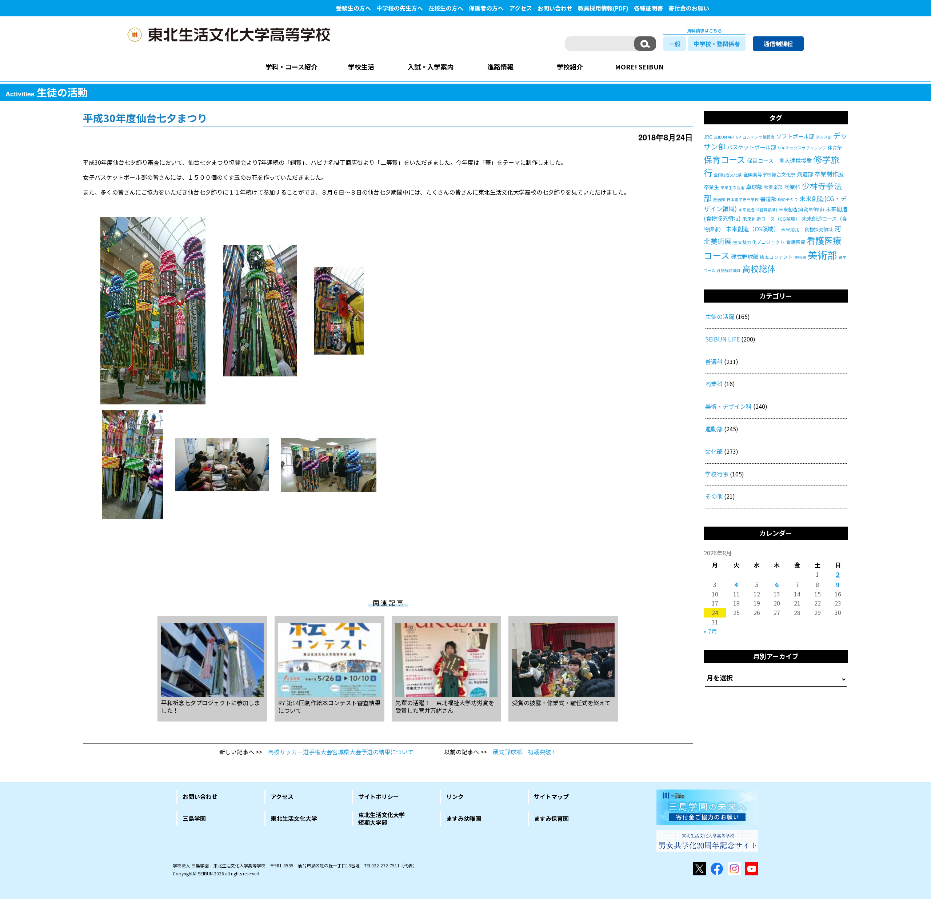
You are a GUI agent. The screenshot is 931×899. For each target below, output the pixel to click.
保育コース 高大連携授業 (779, 160)
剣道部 (805, 174)
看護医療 (795, 242)
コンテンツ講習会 (759, 137)
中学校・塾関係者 (717, 43)
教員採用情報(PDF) (603, 8)
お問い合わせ (555, 8)
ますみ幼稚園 (463, 818)
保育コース (724, 159)
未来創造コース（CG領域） (771, 218)
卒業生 (711, 187)
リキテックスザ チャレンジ (802, 148)
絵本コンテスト (776, 256)
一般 (674, 43)
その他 (714, 496)
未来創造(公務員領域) (757, 209)
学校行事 (716, 474)
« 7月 (710, 631)
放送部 (719, 199)
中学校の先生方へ (399, 8)
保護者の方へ (486, 8)
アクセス (520, 8)
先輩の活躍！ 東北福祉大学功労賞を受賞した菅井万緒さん (444, 706)
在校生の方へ (445, 8)
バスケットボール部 (751, 147)
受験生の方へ (353, 8)
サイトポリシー (378, 796)
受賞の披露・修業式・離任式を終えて (561, 702)
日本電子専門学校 (743, 199)
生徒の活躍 (719, 316)
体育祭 (835, 147)
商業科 (792, 187)
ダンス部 (824, 137)
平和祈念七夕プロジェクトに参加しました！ (210, 706)
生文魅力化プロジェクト (759, 242)
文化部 (714, 451)
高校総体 (759, 269)
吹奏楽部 (773, 187)
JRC (708, 136)
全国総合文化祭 (728, 174)
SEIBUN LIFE (722, 339)
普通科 (714, 361)
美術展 (800, 257)
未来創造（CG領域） (752, 228)
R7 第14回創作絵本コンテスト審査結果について (329, 706)
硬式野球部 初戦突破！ (525, 751)
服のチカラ (788, 199)
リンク (455, 796)
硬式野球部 (744, 256)
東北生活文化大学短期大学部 (381, 818)
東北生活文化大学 (294, 818)
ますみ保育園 (551, 818)
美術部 (822, 255)
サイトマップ (551, 796)
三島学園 (194, 818)
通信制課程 (778, 43)
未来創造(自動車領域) (801, 209)
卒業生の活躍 (732, 187)
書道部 (768, 199)
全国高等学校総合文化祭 (769, 174)
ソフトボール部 (795, 136)
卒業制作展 (829, 173)
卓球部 (754, 187)
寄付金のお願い (688, 8)
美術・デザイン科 (728, 406)
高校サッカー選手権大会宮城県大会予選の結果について (340, 751)
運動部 (714, 428)
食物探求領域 (729, 270)
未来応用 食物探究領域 (807, 229)
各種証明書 (648, 8)
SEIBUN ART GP (727, 137)
